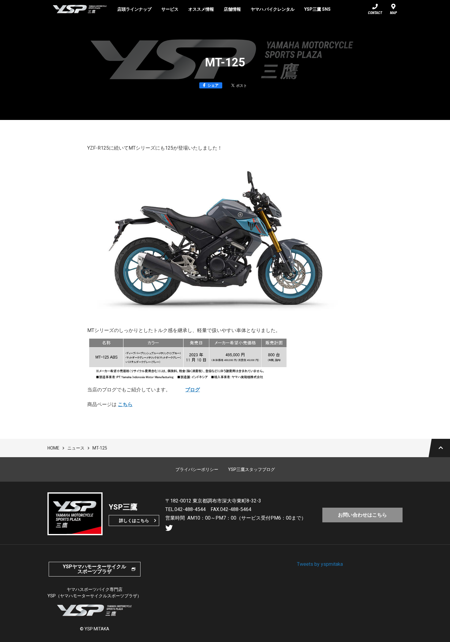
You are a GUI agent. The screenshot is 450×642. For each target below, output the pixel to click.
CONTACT (375, 13)
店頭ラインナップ (134, 9)
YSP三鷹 (79, 9)
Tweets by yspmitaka (320, 564)
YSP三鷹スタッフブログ (251, 469)
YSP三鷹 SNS (317, 9)
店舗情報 (232, 9)
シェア (213, 85)
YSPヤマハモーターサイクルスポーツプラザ (94, 569)
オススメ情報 (201, 9)
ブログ (192, 390)
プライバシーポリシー (196, 469)
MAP (393, 13)
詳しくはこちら (134, 520)
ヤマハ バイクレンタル (272, 9)
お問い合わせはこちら (362, 515)
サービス (169, 9)
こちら (125, 404)
